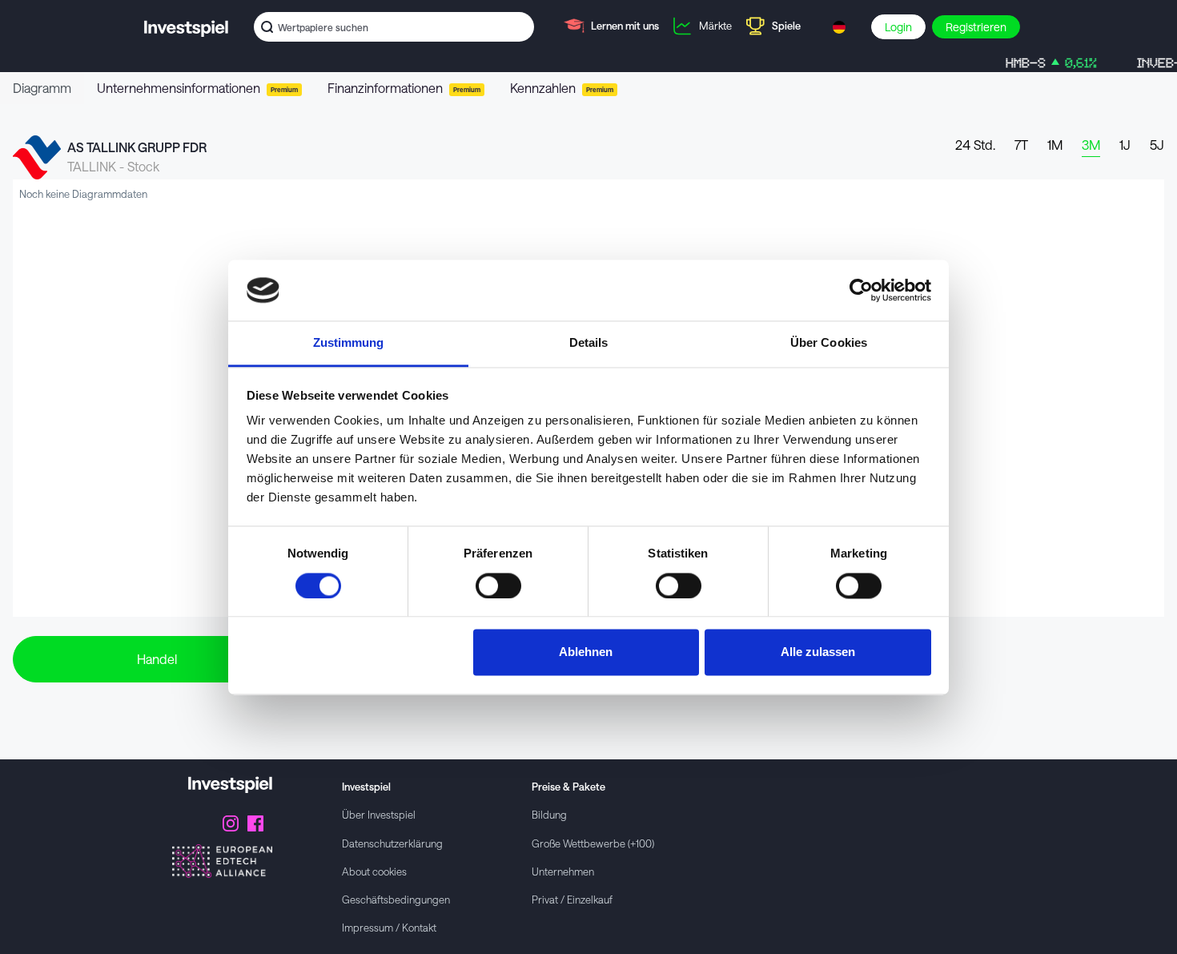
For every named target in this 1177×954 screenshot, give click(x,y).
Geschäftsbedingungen (396, 899)
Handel (157, 658)
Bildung (549, 814)
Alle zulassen (818, 652)
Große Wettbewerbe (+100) (593, 843)
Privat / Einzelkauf (572, 899)
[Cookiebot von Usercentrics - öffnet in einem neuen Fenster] (861, 290)
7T (1021, 144)
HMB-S (1036, 63)
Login (898, 27)
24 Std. (975, 144)
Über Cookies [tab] (828, 343)
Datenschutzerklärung (392, 843)
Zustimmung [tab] (348, 343)
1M (1055, 144)
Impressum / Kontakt (389, 927)
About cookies (374, 871)
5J (1157, 144)
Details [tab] (589, 343)
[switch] (498, 585)
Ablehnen (586, 652)
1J (1125, 144)
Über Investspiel (379, 814)
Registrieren (976, 27)
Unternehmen (563, 871)
